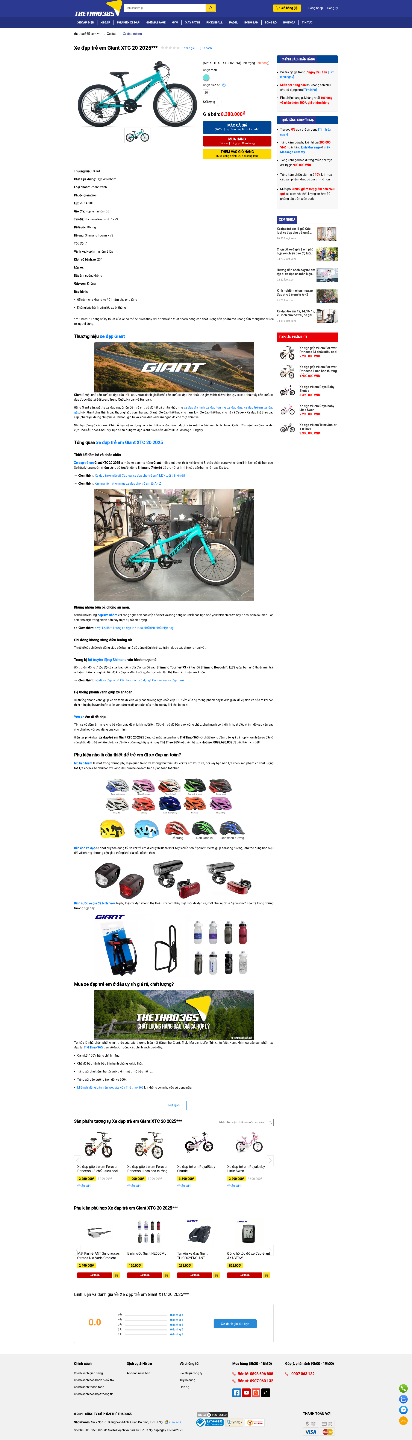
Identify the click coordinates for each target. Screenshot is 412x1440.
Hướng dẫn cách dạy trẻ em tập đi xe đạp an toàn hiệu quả (296, 272)
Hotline (403, 1388)
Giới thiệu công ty (191, 1373)
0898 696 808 (261, 1373)
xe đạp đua (234, 407)
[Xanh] (206, 77)
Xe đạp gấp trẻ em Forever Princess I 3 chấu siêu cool (97, 1169)
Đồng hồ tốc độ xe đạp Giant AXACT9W (248, 1255)
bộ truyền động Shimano (107, 660)
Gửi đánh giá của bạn (235, 1324)
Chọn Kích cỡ (211, 85)
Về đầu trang (403, 1420)
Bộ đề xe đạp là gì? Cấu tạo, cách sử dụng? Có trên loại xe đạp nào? (139, 680)
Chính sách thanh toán (89, 1387)
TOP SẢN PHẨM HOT (293, 337)
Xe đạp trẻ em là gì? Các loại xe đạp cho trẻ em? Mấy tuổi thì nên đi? (140, 475)
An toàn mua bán (138, 1373)
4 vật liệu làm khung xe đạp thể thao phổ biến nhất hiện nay (134, 628)
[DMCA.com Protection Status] (212, 1414)
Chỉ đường (175, 1422)
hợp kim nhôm (107, 615)
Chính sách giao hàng (88, 1373)
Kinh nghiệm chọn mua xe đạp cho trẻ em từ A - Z (128, 483)
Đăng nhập (315, 8)
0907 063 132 (261, 1381)
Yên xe (79, 717)
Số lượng (209, 102)
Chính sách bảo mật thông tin (94, 1394)
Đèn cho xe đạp (84, 848)
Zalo (403, 1399)
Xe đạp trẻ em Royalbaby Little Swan (246, 1169)
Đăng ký (332, 8)
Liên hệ (184, 1387)
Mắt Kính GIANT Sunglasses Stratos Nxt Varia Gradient (98, 1255)
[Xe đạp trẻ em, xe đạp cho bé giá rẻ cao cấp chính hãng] (98, 7)
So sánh (206, 48)
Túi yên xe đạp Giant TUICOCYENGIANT (192, 1255)
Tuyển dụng (187, 1380)
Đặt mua (95, 1275)
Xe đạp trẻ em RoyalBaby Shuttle (196, 1169)
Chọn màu (210, 70)
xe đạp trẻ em (253, 407)
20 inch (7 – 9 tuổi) (206, 93)
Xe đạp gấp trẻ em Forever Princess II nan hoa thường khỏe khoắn (147, 1169)
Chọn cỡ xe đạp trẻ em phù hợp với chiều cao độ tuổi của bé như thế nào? (295, 251)
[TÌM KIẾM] (211, 8)
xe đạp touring (216, 407)
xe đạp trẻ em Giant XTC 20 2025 (129, 442)
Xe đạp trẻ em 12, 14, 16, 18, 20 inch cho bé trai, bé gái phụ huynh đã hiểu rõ (296, 313)
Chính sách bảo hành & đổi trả (94, 1380)
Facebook (403, 1410)
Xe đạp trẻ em (84, 462)
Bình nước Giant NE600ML (146, 1253)
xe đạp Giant (112, 336)
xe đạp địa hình (194, 407)
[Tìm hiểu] (310, 90)
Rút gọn (174, 1105)
